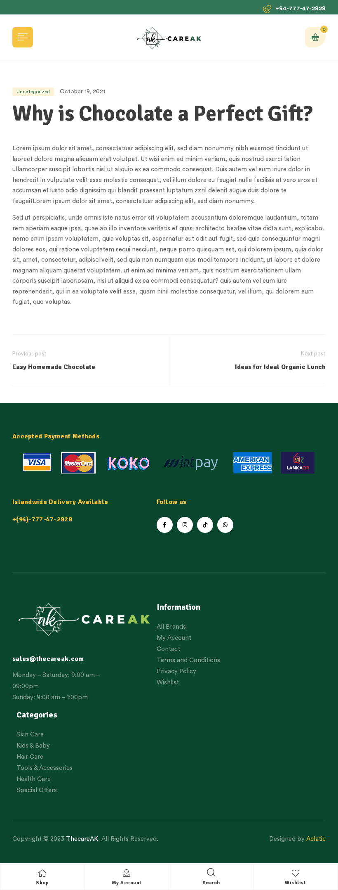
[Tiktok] (205, 525)
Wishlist (295, 883)
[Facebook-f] (165, 525)
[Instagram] (185, 525)
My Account (127, 883)
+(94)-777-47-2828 (42, 519)
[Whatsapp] (225, 525)
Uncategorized (33, 91)
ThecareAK (82, 839)
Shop (42, 883)
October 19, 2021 (82, 92)
